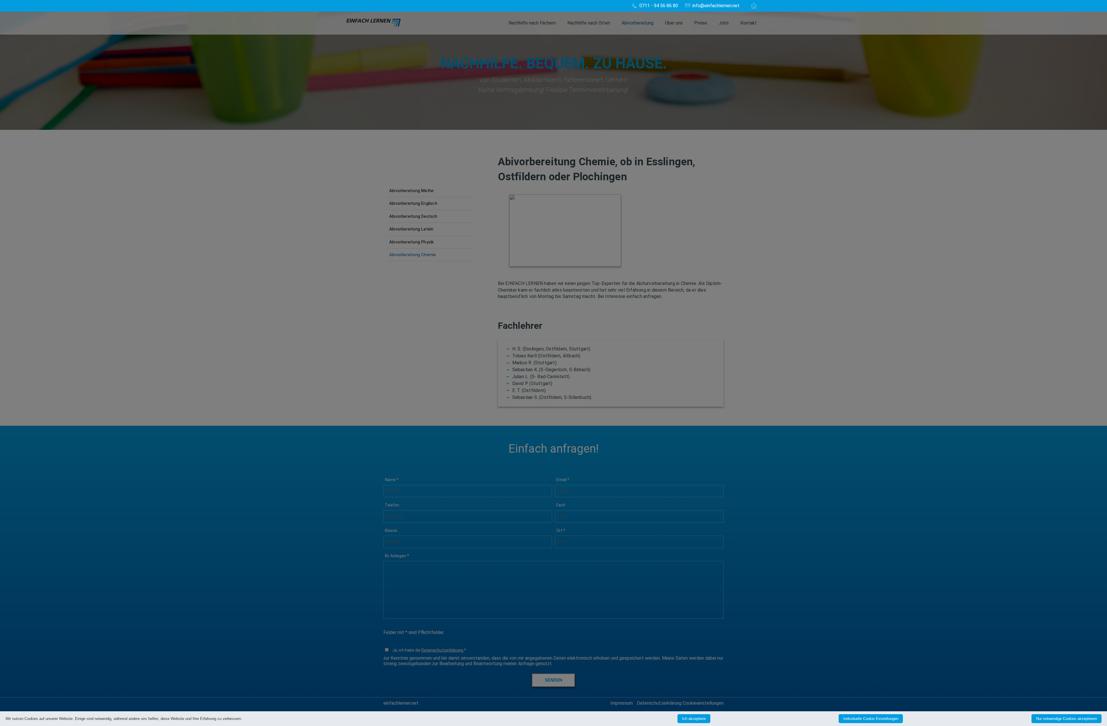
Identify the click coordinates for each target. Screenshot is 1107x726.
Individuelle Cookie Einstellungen (870, 718)
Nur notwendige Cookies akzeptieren (1066, 718)
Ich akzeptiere (694, 718)
